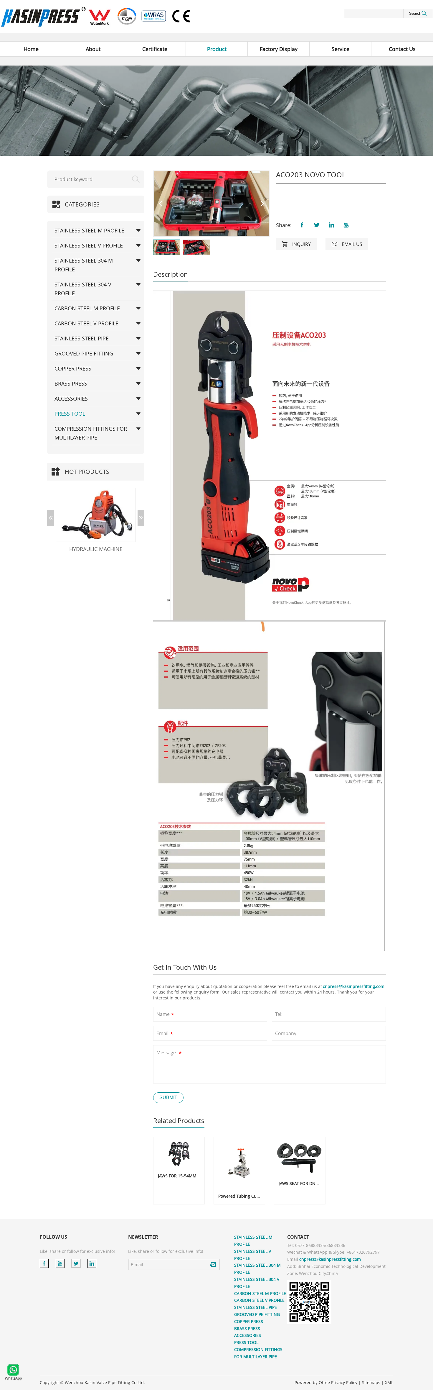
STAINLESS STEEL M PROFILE (89, 230)
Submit (168, 1097)
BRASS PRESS (70, 383)
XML (389, 1382)
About (93, 49)
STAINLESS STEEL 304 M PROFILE (83, 265)
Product (217, 49)
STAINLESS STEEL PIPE (81, 338)
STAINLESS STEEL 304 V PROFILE (82, 289)
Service (340, 49)
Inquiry (296, 244)
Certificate (154, 49)
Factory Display (279, 49)
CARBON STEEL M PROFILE (87, 308)
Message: (169, 1053)
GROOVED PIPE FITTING (83, 353)
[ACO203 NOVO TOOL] (211, 203)
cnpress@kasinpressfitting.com (353, 986)
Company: (286, 1033)
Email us (346, 244)
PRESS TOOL (69, 413)
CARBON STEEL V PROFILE (86, 323)
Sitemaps (371, 1382)
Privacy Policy (344, 1382)
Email (164, 1034)
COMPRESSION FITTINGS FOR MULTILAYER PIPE (90, 433)
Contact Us (402, 49)
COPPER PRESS (72, 368)
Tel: (278, 1014)
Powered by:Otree (312, 1382)
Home (31, 49)
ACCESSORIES (71, 398)
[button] (50, 518)
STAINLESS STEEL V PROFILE (88, 245)
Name (165, 1015)
